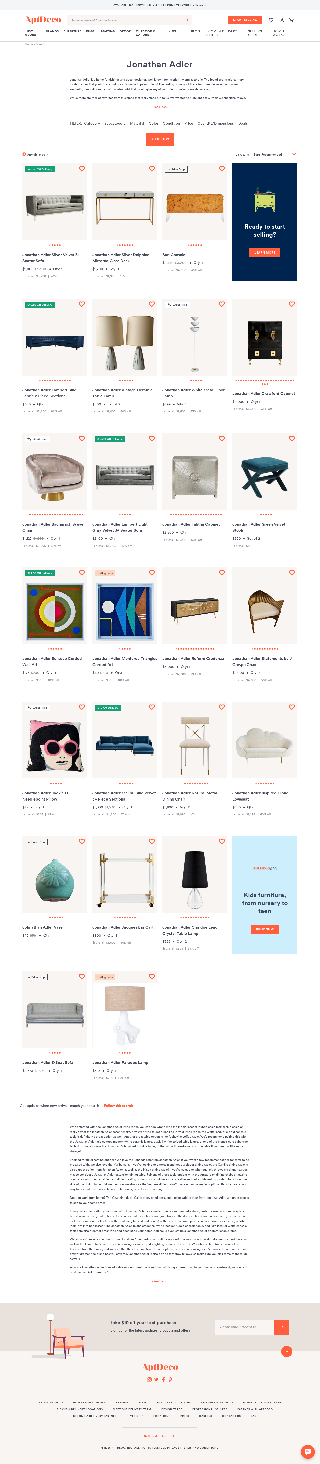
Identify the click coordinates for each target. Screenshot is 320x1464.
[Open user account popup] (282, 20)
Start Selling (245, 20)
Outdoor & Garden (146, 33)
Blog (195, 31)
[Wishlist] (271, 22)
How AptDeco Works (89, 1403)
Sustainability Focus (174, 1403)
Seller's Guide (255, 33)
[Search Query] (129, 20)
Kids (172, 31)
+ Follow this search (117, 1105)
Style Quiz (135, 1416)
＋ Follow (160, 139)
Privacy (173, 1448)
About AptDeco (51, 1403)
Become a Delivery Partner (221, 33)
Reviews (122, 1403)
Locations (162, 1416)
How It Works (278, 33)
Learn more (265, 252)
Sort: (257, 154)
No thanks (222, 1419)
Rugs (90, 31)
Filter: (76, 123)
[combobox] (129, 20)
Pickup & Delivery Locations (80, 1409)
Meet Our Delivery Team (132, 1409)
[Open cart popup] (292, 20)
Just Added (30, 33)
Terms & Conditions (270, 1443)
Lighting (107, 31)
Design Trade (172, 1409)
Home (29, 44)
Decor (125, 31)
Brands (52, 31)
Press (184, 1416)
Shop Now (265, 929)
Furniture (73, 31)
